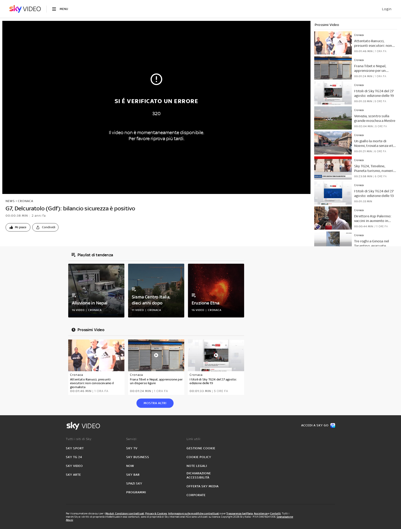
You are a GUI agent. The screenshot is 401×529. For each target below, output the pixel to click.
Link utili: (194, 439)
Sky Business (137, 457)
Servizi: (131, 439)
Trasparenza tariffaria (239, 513)
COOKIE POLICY (199, 457)
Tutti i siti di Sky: (79, 439)
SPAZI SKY (134, 483)
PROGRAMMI (136, 492)
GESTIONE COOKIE (201, 448)
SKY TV (131, 448)
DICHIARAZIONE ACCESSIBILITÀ (199, 475)
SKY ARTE (73, 474)
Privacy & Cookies (156, 513)
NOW (130, 466)
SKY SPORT (75, 448)
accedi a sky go (315, 425)
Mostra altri (155, 403)
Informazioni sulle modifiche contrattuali (193, 513)
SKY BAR (133, 474)
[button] (18, 227)
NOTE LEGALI (197, 466)
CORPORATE (196, 495)
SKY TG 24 (74, 457)
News (10, 201)
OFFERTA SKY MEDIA (203, 486)
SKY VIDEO (74, 466)
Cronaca (25, 201)
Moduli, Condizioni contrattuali (124, 513)
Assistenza (261, 513)
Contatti (275, 513)
